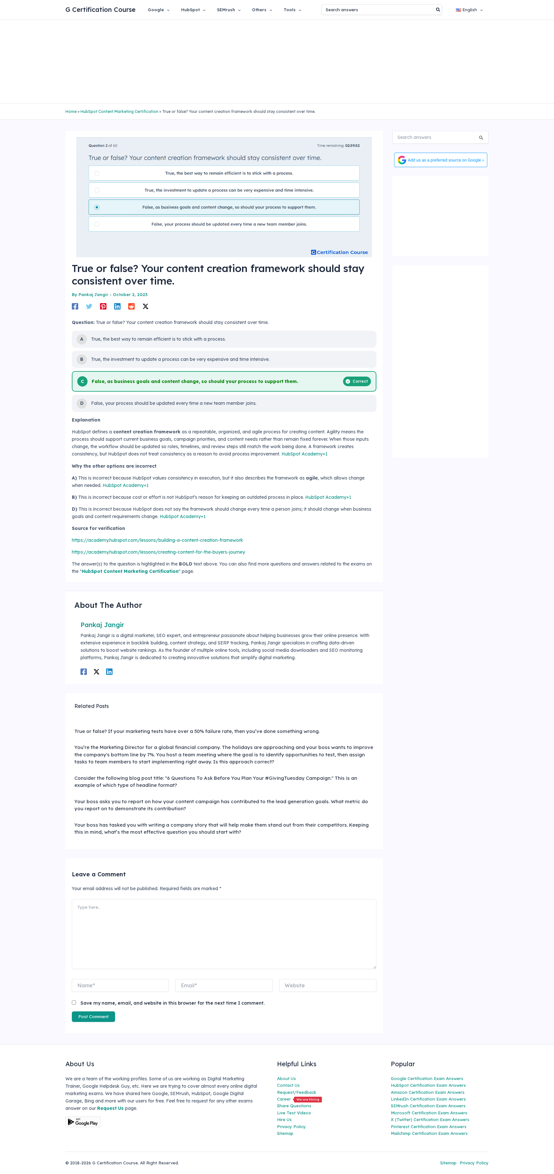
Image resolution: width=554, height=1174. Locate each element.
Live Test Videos (294, 1112)
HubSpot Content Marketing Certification (119, 111)
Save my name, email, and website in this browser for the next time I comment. (172, 1003)
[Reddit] (131, 306)
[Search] (438, 9)
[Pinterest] (103, 306)
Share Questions (294, 1105)
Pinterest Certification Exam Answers (428, 1126)
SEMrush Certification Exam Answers (428, 1105)
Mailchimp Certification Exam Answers (429, 1133)
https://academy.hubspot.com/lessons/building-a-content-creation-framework (157, 540)
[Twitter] (89, 306)
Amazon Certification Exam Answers (428, 1092)
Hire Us (284, 1119)
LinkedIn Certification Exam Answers (428, 1099)
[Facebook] (75, 306)
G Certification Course (100, 9)
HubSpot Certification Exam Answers (428, 1085)
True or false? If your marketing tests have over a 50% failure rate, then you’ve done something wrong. (197, 731)
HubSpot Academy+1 (304, 454)
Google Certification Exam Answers (427, 1078)
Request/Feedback (296, 1092)
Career (298, 1099)
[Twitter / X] (145, 306)
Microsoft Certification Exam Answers (429, 1112)
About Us (286, 1078)
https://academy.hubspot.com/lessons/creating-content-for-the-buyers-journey (158, 552)
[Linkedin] (117, 306)
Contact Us (288, 1085)
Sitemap (285, 1133)
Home (71, 111)
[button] (167, 9)
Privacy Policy (291, 1126)
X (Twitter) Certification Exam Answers (430, 1119)
